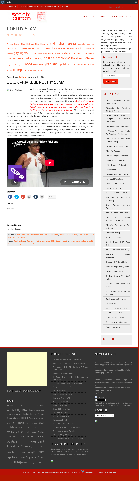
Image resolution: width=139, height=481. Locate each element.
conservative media (83, 44)
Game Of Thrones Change (117, 174)
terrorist (9, 70)
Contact (22, 6)
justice (50, 53)
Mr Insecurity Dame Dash (116, 308)
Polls (128, 17)
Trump (17, 70)
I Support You (111, 304)
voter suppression (33, 70)
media (64, 53)
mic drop (54, 235)
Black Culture (19, 241)
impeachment (42, 53)
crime (92, 44)
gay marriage (32, 423)
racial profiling (39, 65)
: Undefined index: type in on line (113, 363)
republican (64, 64)
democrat (23, 49)
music (79, 53)
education (46, 49)
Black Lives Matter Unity (116, 299)
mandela (57, 53)
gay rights (21, 53)
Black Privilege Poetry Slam (35, 82)
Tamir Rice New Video (115, 317)
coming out (70, 44)
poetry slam (75, 241)
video (14, 238)
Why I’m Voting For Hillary (117, 213)
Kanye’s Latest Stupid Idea (117, 146)
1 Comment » (24, 238)
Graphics (103, 17)
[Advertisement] (27, 369)
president (63, 58)
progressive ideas (13, 65)
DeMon (22, 77)
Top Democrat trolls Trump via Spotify (66, 427)
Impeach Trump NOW (115, 183)
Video (93, 17)
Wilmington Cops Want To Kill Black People (69, 363)
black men (44, 44)
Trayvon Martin (23, 244)
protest (21, 65)
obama (11, 58)
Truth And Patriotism (114, 179)
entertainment (67, 48)
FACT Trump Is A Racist (116, 165)
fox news (85, 48)
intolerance (44, 235)
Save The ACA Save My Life (117, 193)
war (41, 70)
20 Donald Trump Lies (115, 233)
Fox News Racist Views (115, 313)
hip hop (33, 53)
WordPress (111, 472)
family (77, 48)
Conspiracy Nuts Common (117, 322)
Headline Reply (116, 17)
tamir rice (12, 244)
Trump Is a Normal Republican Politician (68, 438)
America (10, 44)
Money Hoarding (113, 327)
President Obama (82, 58)
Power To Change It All (115, 160)
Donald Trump (34, 48)
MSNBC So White (113, 237)
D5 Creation (90, 472)
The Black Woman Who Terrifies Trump (67, 383)
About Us (12, 6)
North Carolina (89, 53)
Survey (65, 6)
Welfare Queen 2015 (114, 271)
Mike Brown (56, 241)
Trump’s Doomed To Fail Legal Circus (67, 360)
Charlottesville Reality (115, 169)
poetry (65, 241)
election (55, 48)
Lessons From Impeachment (118, 126)
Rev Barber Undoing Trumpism (64, 431)
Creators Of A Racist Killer (117, 262)
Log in (8, 2)
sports (73, 65)
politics (49, 58)
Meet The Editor (36, 6)
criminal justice (13, 49)
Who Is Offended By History (117, 250)
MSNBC (72, 53)
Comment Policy (52, 6)
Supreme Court (85, 64)
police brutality (33, 58)
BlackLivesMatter (20, 44)
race (29, 64)
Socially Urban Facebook (24, 391)
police (20, 58)
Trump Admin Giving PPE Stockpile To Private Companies (118, 119)
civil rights (57, 43)
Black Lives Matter (32, 44)
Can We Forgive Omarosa (117, 156)
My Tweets (99, 393)
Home (85, 17)
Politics (62, 235)
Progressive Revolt (114, 188)
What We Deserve (113, 151)
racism (51, 64)
